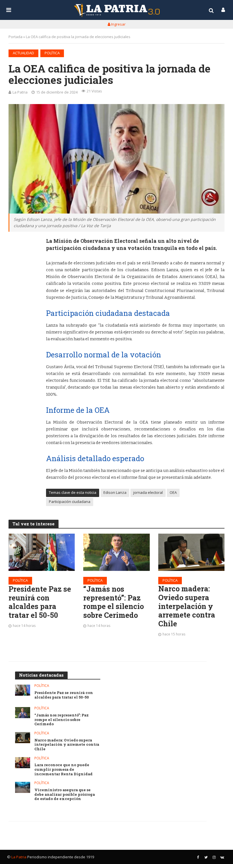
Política (52, 52)
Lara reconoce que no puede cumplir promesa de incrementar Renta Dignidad (63, 769)
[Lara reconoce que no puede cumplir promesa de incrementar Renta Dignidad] (22, 762)
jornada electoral (148, 492)
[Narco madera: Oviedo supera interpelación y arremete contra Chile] (191, 552)
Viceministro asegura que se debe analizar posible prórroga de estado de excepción (64, 794)
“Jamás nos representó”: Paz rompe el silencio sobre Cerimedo (113, 602)
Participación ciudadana (69, 501)
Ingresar (118, 24)
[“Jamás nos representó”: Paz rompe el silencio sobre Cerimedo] (116, 552)
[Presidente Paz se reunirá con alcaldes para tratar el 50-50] (42, 552)
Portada (15, 36)
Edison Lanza (114, 492)
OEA (173, 492)
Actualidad (23, 52)
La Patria (20, 92)
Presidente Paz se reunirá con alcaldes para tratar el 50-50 (40, 602)
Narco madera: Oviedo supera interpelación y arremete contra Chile (186, 606)
